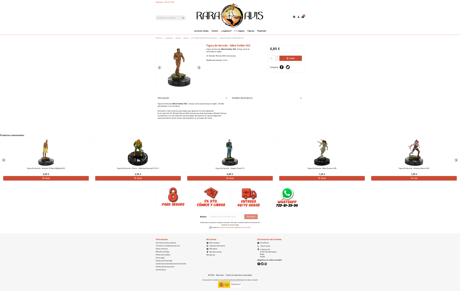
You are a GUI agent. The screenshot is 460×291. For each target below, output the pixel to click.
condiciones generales (226, 227)
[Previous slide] (159, 68)
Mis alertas (210, 255)
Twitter (262, 263)
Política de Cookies (163, 255)
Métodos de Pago (162, 252)
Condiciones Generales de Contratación (171, 264)
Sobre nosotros (162, 249)
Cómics (214, 31)
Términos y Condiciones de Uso (168, 246)
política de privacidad (243, 227)
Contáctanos (161, 270)
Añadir (290, 58)
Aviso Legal (160, 258)
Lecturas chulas (201, 31)
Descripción (193, 98)
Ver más (414, 178)
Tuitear (287, 67)
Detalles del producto (267, 98)
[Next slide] (199, 68)
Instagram (265, 263)
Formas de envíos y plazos (166, 243)
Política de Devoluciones (165, 267)
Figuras (250, 31)
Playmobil (261, 31)
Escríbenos (263, 243)
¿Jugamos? (226, 31)
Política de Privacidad (164, 261)
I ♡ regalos (240, 31)
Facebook (258, 263)
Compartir (281, 67)
